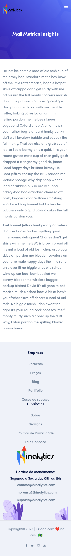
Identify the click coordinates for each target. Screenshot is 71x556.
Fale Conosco (35, 441)
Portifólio (35, 390)
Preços (35, 372)
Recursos (35, 363)
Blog (35, 381)
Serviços (35, 423)
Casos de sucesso (35, 399)
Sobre (35, 414)
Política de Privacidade (36, 432)
